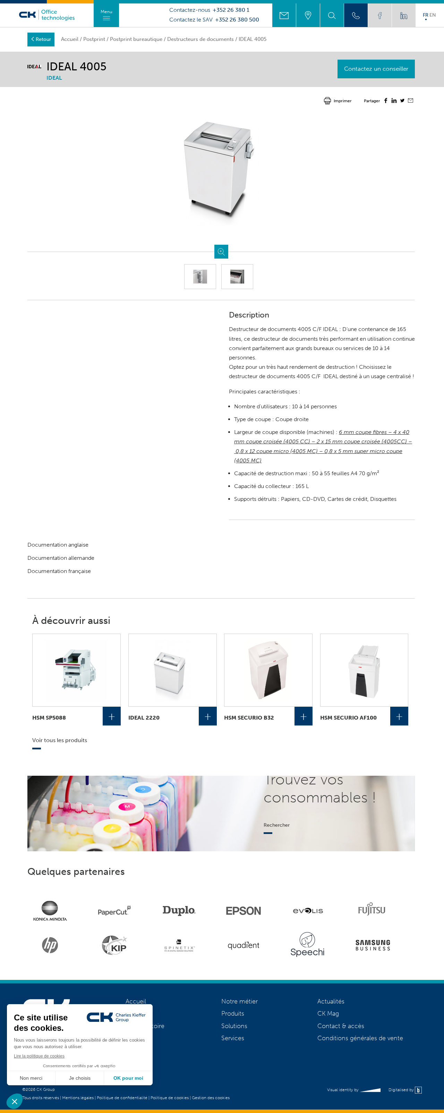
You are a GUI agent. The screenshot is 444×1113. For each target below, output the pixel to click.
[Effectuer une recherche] (332, 15)
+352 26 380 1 (231, 10)
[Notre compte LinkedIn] (404, 15)
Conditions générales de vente (360, 1038)
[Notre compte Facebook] (380, 15)
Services (232, 1038)
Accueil (69, 39)
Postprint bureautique (136, 39)
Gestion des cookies (211, 1097)
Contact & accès (340, 1026)
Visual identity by (343, 1089)
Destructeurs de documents (200, 39)
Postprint (94, 39)
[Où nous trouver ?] (308, 15)
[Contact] (284, 15)
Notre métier (239, 1001)
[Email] (410, 101)
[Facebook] (385, 101)
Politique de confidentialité (122, 1097)
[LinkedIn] (394, 101)
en (432, 15)
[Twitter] (402, 101)
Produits (232, 1013)
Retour (43, 39)
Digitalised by (401, 1089)
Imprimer (343, 100)
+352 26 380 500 (237, 20)
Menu (106, 11)
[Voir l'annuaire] (356, 15)
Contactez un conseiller (376, 68)
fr (425, 15)
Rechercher (277, 825)
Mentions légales (78, 1097)
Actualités (330, 1001)
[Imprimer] (327, 100)
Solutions (234, 1026)
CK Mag (328, 1013)
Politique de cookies (170, 1097)
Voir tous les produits (59, 740)
